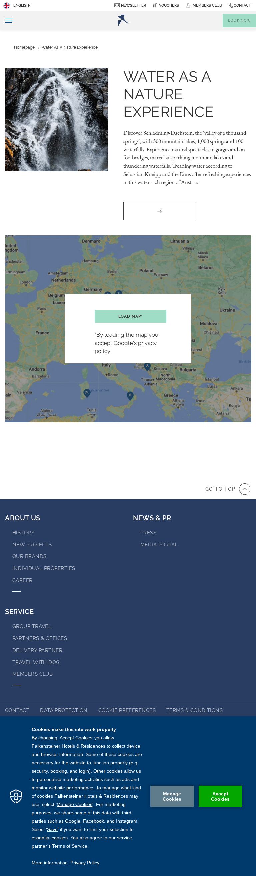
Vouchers (169, 5)
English (21, 5)
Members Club (32, 674)
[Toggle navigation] (6, 20)
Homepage (24, 47)
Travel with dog (36, 662)
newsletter (133, 5)
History (23, 533)
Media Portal (159, 545)
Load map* (130, 316)
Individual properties (43, 568)
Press (148, 533)
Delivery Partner (37, 650)
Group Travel (31, 626)
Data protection (64, 710)
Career (22, 580)
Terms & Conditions (194, 710)
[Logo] (123, 20)
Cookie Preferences (127, 710)
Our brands (29, 556)
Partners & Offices (39, 638)
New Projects (32, 545)
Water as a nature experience (70, 47)
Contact (242, 5)
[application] (128, 796)
